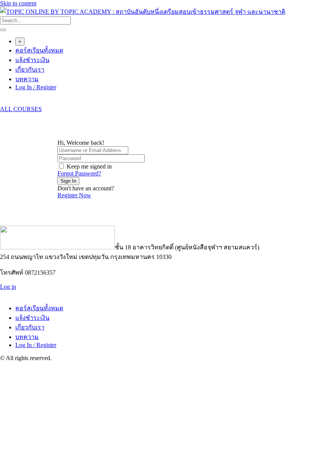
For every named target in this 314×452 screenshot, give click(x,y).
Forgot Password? (79, 173)
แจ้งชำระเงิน (32, 60)
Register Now (74, 195)
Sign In (68, 181)
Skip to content (18, 3)
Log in (8, 286)
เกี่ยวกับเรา (29, 69)
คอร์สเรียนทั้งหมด (39, 50)
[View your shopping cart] (4, 102)
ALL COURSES (21, 109)
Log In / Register (35, 87)
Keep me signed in (89, 166)
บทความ (27, 79)
